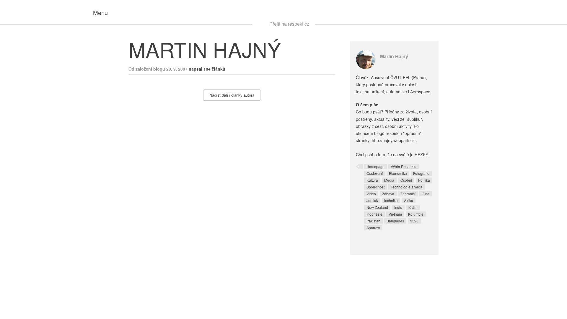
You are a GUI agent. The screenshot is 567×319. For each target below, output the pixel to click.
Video (371, 193)
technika (391, 200)
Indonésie (374, 214)
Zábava (388, 193)
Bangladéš (395, 220)
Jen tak (372, 200)
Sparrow (373, 227)
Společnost (375, 186)
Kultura (372, 180)
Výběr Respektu (403, 166)
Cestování (374, 173)
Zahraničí (408, 193)
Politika (424, 180)
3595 (414, 220)
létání (412, 207)
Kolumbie (415, 214)
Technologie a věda (406, 186)
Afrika (408, 200)
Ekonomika (398, 173)
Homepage (375, 166)
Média (389, 180)
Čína (425, 193)
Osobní (406, 180)
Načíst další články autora (231, 95)
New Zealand (377, 207)
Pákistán (373, 220)
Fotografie (421, 173)
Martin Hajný (394, 56)
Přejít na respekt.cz (289, 23)
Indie (398, 207)
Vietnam (395, 214)
